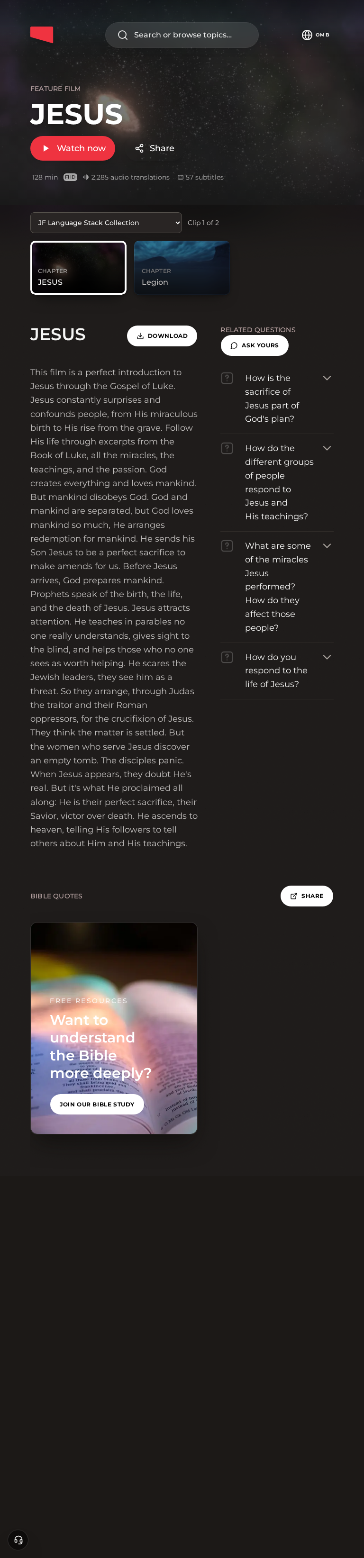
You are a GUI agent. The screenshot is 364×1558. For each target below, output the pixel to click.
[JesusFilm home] (41, 35)
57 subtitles (205, 177)
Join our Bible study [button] (97, 1104)
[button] (254, 345)
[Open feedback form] (18, 1540)
